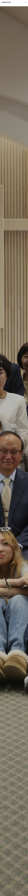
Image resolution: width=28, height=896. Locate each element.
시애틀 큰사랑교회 (6, 2)
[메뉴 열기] (26, 2)
